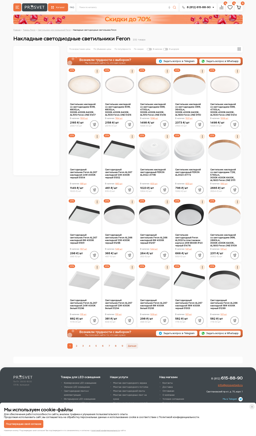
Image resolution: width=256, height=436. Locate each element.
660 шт (119, 184)
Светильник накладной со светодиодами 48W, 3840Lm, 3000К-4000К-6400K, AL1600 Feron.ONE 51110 (188, 109)
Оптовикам (168, 391)
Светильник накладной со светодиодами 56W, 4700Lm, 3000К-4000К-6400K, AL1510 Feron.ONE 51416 (153, 109)
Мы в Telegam (230, 399)
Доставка (168, 387)
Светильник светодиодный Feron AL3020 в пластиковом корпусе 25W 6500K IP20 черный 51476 (189, 240)
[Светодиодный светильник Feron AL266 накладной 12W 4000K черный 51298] (119, 215)
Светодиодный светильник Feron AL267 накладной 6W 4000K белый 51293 (153, 304)
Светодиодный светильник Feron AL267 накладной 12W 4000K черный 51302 (118, 173)
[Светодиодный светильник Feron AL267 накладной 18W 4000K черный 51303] (189, 280)
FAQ (72, 7)
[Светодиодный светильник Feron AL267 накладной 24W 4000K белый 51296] (84, 280)
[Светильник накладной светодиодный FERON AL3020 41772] (189, 149)
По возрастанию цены (79, 49)
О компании (169, 395)
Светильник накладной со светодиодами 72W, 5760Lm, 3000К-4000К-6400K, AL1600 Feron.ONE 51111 (223, 175)
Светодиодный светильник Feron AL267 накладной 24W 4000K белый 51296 (83, 304)
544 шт (154, 249)
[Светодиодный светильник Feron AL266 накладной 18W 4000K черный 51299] (224, 280)
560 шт (224, 184)
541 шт (188, 249)
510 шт (118, 314)
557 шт (83, 249)
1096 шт (154, 118)
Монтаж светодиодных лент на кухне (130, 397)
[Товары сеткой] (239, 49)
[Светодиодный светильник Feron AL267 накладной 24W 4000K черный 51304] (84, 149)
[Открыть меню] (17, 7)
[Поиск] (174, 7)
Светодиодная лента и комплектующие (76, 393)
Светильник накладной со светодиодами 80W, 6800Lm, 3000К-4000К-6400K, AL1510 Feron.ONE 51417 (83, 109)
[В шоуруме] (165, 49)
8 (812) (227, 378)
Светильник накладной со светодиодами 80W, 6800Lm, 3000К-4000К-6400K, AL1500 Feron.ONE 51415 (118, 109)
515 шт (83, 314)
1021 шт (189, 118)
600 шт (154, 184)
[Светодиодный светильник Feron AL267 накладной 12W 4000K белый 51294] (119, 280)
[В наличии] (149, 49)
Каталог (60, 7)
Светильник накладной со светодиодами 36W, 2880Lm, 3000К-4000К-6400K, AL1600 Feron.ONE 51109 (223, 240)
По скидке (139, 49)
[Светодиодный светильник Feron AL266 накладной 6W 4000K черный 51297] (154, 215)
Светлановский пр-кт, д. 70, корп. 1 (224, 391)
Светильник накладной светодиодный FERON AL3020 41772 (188, 172)
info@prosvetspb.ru (230, 385)
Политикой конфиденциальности (179, 417)
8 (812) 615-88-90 (199, 7)
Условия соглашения (173, 399)
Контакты (168, 383)
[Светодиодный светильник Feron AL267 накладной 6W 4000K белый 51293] (154, 280)
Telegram (179, 61)
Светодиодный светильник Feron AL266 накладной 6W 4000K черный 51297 (153, 239)
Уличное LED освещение (77, 387)
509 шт (153, 314)
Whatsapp (222, 61)
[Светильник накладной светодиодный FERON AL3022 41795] (154, 149)
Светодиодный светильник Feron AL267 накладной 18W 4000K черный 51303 (188, 304)
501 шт (188, 314)
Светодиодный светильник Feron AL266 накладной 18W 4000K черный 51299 (223, 304)
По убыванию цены (102, 49)
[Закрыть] (252, 406)
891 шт (83, 184)
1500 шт (84, 118)
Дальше (132, 346)
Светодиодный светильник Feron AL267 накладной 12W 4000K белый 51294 (118, 304)
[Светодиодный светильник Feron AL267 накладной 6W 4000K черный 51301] (84, 215)
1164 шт (119, 118)
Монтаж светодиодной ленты (129, 391)
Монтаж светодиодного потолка (130, 387)
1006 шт (224, 118)
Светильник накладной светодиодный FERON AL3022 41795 (153, 172)
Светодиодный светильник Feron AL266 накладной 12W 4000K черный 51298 (118, 239)
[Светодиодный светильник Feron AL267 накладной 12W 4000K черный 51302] (119, 149)
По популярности (123, 49)
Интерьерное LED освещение (79, 399)
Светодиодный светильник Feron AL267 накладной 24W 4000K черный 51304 (83, 173)
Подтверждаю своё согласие (23, 424)
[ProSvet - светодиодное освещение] (23, 377)
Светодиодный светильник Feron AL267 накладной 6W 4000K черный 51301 (83, 239)
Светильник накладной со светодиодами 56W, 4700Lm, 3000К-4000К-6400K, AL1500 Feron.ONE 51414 (223, 109)
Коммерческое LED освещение (80, 383)
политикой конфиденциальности (105, 430)
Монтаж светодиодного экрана (130, 383)
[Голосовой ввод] (169, 7)
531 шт (224, 249)
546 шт (119, 249)
